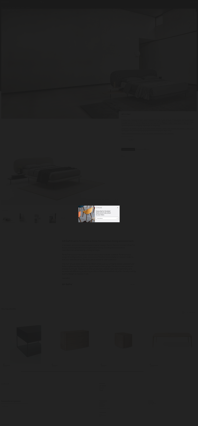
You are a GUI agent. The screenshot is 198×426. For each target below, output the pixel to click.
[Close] (117, 207)
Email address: (100, 218)
